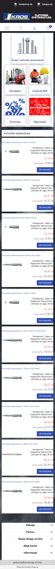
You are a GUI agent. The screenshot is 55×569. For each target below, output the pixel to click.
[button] (7, 28)
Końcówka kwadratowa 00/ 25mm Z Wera (19, 217)
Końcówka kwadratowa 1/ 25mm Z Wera (18, 293)
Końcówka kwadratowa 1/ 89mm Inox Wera (20, 444)
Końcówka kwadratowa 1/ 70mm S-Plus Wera (20, 406)
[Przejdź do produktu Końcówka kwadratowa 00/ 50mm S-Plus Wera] (12, 264)
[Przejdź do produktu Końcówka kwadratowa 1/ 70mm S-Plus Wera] (12, 415)
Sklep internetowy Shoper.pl (27, 567)
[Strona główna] (27, 18)
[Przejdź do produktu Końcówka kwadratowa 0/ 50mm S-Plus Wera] (12, 188)
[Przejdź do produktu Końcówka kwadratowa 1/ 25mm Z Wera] (12, 302)
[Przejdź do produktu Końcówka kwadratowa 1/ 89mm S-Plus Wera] (12, 490)
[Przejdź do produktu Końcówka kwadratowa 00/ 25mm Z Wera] (12, 226)
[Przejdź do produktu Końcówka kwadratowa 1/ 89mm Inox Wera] (12, 454)
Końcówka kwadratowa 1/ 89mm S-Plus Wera (20, 481)
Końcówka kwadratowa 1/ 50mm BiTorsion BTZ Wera (24, 331)
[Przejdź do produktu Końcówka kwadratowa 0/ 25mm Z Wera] (12, 151)
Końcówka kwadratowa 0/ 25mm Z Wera (18, 142)
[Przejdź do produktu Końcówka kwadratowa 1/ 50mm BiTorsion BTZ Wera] (12, 339)
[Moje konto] (34, 28)
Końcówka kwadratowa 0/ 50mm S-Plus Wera (20, 180)
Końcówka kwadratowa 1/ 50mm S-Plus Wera (20, 368)
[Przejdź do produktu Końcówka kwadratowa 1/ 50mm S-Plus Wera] (12, 377)
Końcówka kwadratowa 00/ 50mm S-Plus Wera (21, 255)
